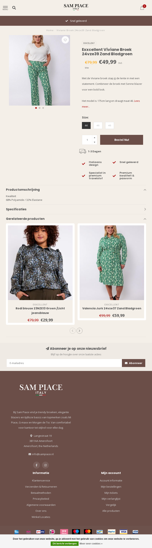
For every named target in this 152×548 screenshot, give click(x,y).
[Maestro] (76, 532)
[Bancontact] (100, 532)
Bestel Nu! (121, 140)
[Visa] (123, 532)
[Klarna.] (64, 532)
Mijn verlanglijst (111, 498)
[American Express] (17, 532)
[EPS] (28, 532)
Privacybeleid (41, 498)
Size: (85, 117)
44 (86, 125)
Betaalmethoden (41, 493)
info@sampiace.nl (43, 454)
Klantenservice (41, 480)
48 (109, 125)
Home (50, 30)
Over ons (41, 511)
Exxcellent (89, 43)
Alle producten (111, 511)
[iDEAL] (52, 532)
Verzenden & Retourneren (41, 486)
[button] (36, 108)
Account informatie (111, 480)
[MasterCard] (88, 532)
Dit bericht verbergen (65, 543)
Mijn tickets (111, 493)
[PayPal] (112, 532)
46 (98, 125)
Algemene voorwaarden (41, 505)
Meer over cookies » (91, 543)
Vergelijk (111, 505)
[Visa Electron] (135, 532)
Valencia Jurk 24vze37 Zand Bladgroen (111, 308)
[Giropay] (40, 532)
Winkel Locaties (41, 517)
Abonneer (135, 363)
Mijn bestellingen (111, 486)
